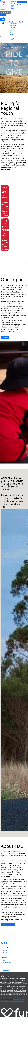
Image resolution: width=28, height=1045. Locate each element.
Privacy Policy (5, 1001)
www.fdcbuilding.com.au (17, 1001)
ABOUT (13, 5)
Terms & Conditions (18, 999)
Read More (5, 337)
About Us (6, 970)
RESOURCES (14, 25)
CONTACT (13, 8)
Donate (3, 15)
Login (2, 19)
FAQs (4, 960)
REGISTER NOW (5, 12)
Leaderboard (7, 962)
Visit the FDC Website (8, 925)
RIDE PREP (14, 27)
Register (5, 950)
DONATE (22, 2)
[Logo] (5, 2)
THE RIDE (2, 17)
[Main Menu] (0, 36)
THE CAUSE (14, 3)
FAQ (12, 7)
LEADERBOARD (15, 23)
